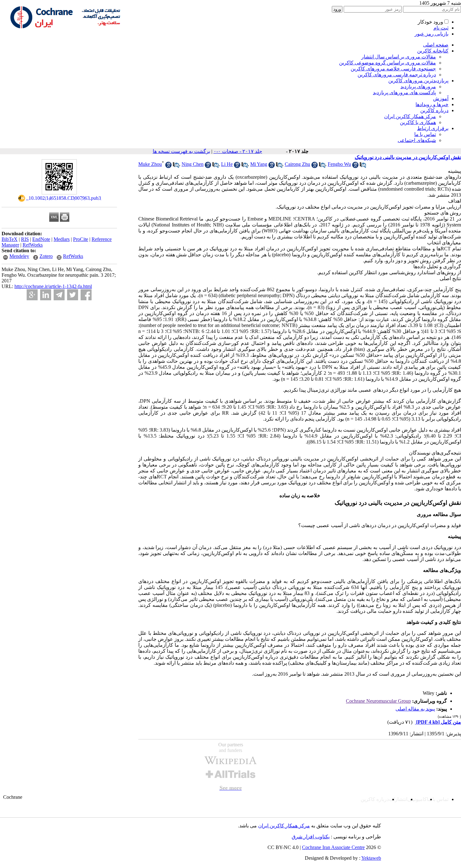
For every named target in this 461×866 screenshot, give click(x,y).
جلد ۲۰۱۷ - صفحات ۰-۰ (238, 151)
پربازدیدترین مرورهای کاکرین (418, 80)
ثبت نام (440, 27)
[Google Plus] (32, 294)
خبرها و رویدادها (432, 104)
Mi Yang (258, 164)
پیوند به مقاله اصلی (415, 708)
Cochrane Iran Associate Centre (333, 847)
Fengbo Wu (339, 164)
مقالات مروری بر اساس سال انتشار (398, 56)
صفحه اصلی (435, 44)
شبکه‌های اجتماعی (417, 140)
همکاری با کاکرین (418, 122)
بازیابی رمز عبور (431, 33)
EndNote (41, 239)
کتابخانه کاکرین (432, 50)
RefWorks (33, 245)
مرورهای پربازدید (418, 86)
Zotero (46, 256)
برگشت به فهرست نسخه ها (181, 151)
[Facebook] (86, 294)
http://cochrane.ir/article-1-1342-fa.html (53, 286)
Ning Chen (193, 164)
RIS (25, 239)
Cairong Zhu (297, 164)
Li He (227, 164)
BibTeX (10, 239)
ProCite (80, 239)
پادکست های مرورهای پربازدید (404, 92)
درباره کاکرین (434, 110)
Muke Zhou (150, 164)
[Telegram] (59, 294)
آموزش (440, 98)
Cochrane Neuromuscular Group (378, 701)
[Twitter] (72, 294)
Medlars (62, 239)
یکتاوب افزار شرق (311, 836)
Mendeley (19, 256)
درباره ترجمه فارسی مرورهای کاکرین (397, 74)
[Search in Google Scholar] (168, 166)
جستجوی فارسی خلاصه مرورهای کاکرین (393, 68)
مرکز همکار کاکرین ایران (410, 116)
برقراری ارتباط (432, 128)
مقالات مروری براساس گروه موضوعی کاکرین (387, 62)
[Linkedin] (45, 294)
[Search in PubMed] (176, 166)
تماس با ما (425, 134)
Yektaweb (371, 858)
